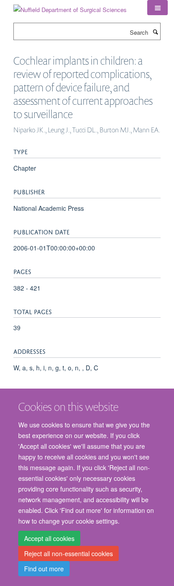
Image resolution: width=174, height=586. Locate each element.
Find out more (44, 568)
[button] (157, 7)
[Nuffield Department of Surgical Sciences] (70, 6)
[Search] (155, 32)
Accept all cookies (49, 538)
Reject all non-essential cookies (68, 553)
